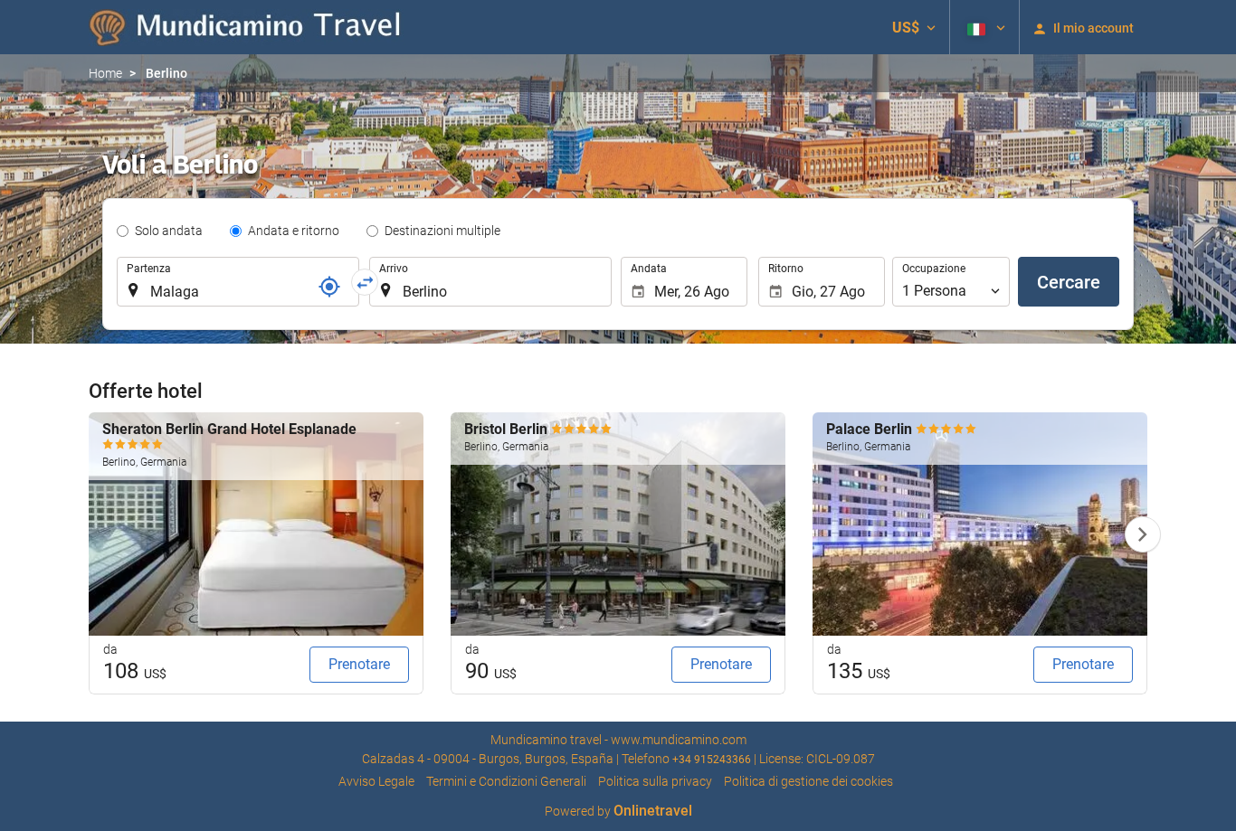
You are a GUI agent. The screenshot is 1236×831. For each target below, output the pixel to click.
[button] (914, 27)
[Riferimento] (329, 286)
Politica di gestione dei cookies (808, 781)
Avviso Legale (376, 781)
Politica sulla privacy (655, 781)
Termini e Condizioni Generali (506, 781)
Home (105, 73)
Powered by (618, 811)
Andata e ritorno (293, 230)
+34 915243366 (711, 759)
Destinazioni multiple (442, 230)
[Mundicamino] (247, 27)
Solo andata (169, 230)
